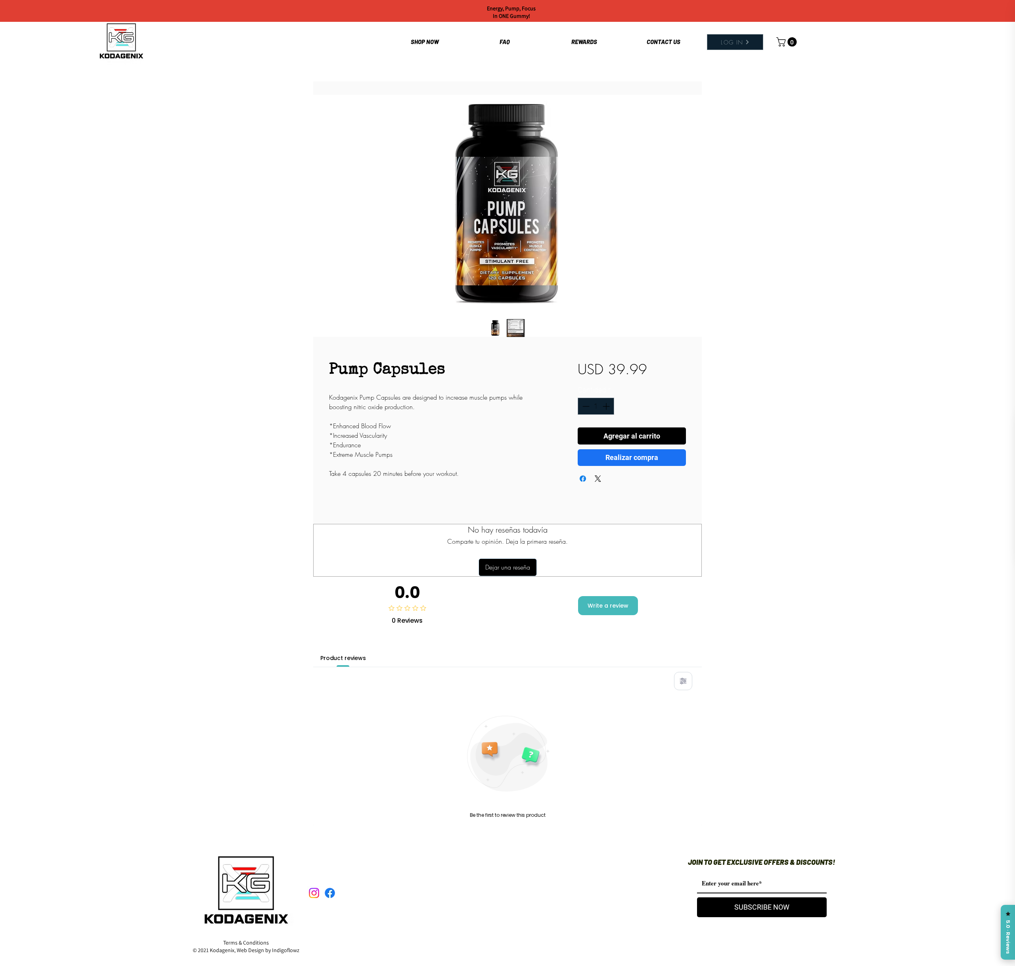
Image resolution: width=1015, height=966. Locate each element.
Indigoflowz (285, 950)
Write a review (608, 606)
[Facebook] (330, 893)
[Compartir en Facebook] (583, 478)
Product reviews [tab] (343, 658)
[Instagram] (314, 893)
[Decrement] (585, 406)
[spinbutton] (596, 406)
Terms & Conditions (246, 942)
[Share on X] (598, 478)
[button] (787, 41)
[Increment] (607, 406)
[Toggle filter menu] (683, 681)
